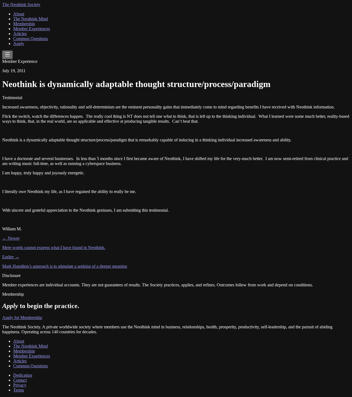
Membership (24, 23)
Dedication (22, 375)
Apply (18, 43)
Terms (18, 390)
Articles (20, 33)
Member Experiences (31, 28)
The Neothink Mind (30, 18)
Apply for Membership (22, 317)
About (18, 14)
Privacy (19, 385)
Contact (20, 380)
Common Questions (30, 38)
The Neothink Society (21, 4)
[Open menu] (7, 55)
